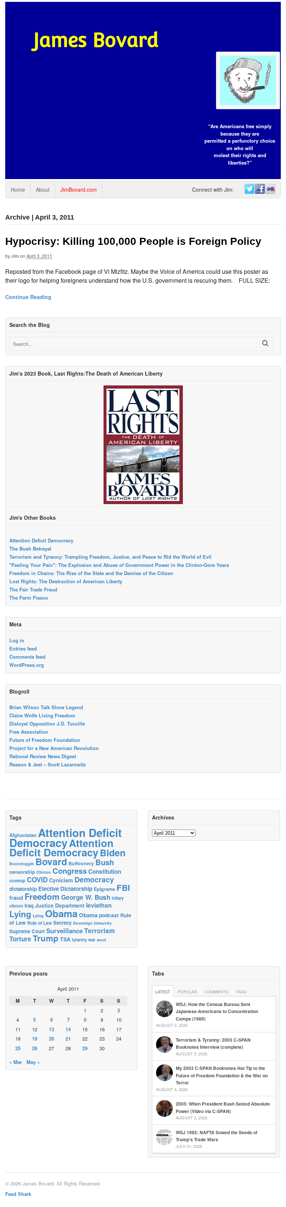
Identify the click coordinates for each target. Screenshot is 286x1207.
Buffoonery (81, 863)
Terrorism (99, 930)
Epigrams (104, 889)
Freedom (42, 896)
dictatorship (23, 888)
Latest (162, 992)
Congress (70, 870)
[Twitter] (249, 189)
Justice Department (60, 905)
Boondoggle (21, 863)
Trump (45, 938)
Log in (16, 640)
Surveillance (64, 930)
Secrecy (62, 922)
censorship (22, 871)
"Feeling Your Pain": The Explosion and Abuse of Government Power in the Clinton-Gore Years (119, 564)
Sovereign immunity (92, 923)
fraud (16, 897)
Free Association (28, 731)
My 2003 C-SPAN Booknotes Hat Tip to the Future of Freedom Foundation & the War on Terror (222, 1075)
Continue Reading (28, 297)
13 (51, 1029)
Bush (104, 862)
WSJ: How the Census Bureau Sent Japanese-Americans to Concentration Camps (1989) (217, 1011)
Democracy (94, 879)
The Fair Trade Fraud (33, 589)
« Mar (15, 1061)
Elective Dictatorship (65, 889)
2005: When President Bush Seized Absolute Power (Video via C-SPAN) (223, 1107)
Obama (61, 913)
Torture (20, 938)
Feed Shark (18, 1193)
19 (34, 1038)
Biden (112, 852)
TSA (65, 939)
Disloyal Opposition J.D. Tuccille (47, 723)
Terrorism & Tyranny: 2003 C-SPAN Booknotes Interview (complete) (213, 1043)
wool (101, 939)
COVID (37, 880)
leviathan (99, 905)
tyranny (79, 940)
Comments (216, 992)
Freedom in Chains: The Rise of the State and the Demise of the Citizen (91, 573)
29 (85, 1048)
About (43, 189)
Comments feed (27, 656)
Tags (241, 992)
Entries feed (23, 648)
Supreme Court (27, 931)
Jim (15, 256)
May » (33, 1061)
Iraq (29, 905)
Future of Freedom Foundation (44, 739)
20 (51, 1038)
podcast (109, 915)
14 (68, 1029)
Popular (187, 992)
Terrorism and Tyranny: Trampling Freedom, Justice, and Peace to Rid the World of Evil (110, 556)
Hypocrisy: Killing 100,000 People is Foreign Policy (133, 241)
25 (17, 1048)
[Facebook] (259, 189)
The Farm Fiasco (28, 597)
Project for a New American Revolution (54, 748)
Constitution (104, 871)
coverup (17, 880)
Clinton (43, 872)
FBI (123, 887)
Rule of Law (39, 922)
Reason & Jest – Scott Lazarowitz (47, 764)
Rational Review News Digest (42, 756)
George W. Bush (85, 897)
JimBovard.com (78, 189)
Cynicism (61, 880)
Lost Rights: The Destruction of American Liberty (65, 581)
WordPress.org (26, 664)
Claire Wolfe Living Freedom (42, 715)
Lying (20, 914)
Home (18, 189)
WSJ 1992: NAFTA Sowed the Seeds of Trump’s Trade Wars (216, 1136)
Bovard (51, 861)
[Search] (265, 343)
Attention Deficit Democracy (41, 540)
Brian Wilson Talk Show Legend (46, 707)
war (91, 939)
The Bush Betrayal (30, 548)
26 (34, 1048)
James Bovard (96, 40)
